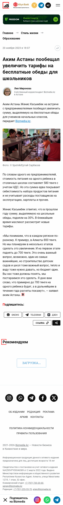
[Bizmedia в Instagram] (37, 499)
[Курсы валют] (34, 5)
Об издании (16, 412)
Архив (24, 417)
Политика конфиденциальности (31, 428)
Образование (11, 38)
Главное (8, 33)
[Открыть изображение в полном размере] (31, 145)
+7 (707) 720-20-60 (34, 483)
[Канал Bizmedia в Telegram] (31, 398)
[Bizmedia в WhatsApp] (47, 499)
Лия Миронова (22, 88)
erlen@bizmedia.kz (42, 489)
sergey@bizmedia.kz (12, 486)
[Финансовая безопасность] (21, 5)
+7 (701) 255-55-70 (22, 489)
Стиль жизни (29, 33)
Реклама (48, 412)
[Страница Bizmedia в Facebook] (43, 398)
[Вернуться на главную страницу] (57, 48)
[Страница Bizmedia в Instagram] (9, 398)
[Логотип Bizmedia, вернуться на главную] (6, 5)
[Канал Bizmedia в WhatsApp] (20, 398)
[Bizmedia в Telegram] (56, 499)
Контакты (36, 417)
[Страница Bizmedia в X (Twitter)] (54, 398)
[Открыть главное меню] (57, 5)
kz (48, 5)
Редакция (33, 412)
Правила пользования (31, 433)
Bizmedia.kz (22, 121)
